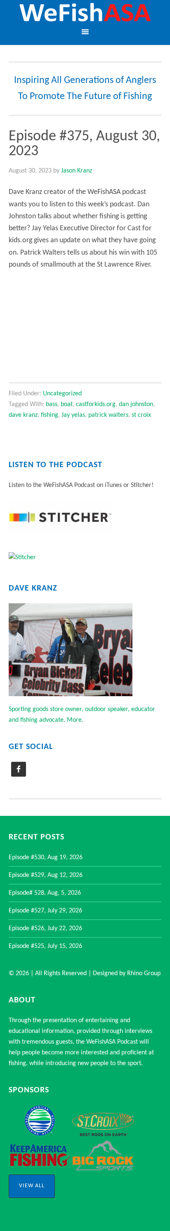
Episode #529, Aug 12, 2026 (46, 875)
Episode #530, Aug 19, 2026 (46, 857)
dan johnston (136, 404)
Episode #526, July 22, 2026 (45, 928)
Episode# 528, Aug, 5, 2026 (45, 893)
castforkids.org (96, 404)
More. (75, 720)
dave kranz (23, 415)
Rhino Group (144, 973)
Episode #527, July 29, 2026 (45, 910)
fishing (49, 415)
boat (67, 404)
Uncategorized (62, 393)
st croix (141, 415)
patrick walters (108, 415)
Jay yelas (73, 415)
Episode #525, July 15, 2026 (45, 946)
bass (51, 404)
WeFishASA (85, 13)
